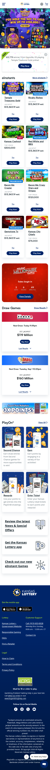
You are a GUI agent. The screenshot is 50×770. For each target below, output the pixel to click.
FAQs (4, 638)
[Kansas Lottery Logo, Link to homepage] (25, 4)
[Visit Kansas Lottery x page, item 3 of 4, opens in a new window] (28, 709)
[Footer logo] (25, 593)
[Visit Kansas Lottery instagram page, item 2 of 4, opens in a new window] (22, 709)
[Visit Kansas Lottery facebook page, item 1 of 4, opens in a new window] (15, 709)
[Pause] (45, 54)
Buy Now (25, 342)
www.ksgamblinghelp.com (15, 698)
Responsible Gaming (11, 632)
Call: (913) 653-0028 (34, 623)
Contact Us (31, 635)
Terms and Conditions (12, 664)
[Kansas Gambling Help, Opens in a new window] (25, 681)
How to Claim (8, 658)
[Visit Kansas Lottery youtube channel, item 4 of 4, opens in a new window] (34, 709)
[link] (25, 409)
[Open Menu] (4, 4)
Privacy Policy (8, 670)
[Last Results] (30, 348)
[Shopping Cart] (46, 4)
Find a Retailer (8, 644)
